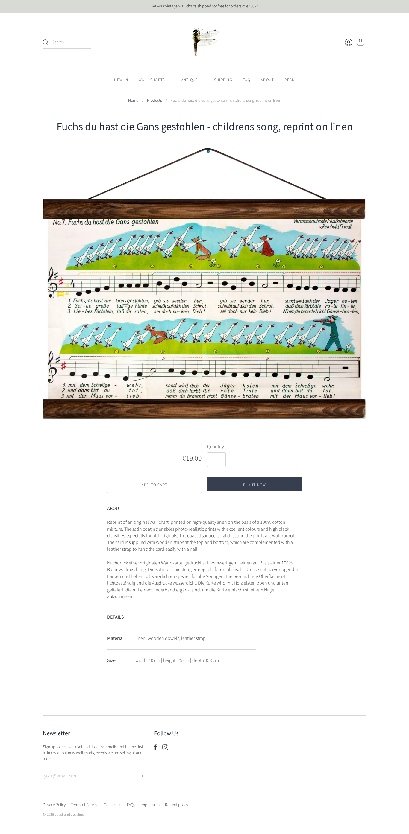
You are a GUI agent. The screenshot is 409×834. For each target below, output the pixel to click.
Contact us (113, 805)
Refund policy (176, 805)
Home (133, 101)
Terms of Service (85, 805)
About (267, 80)
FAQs (131, 805)
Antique (189, 80)
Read (289, 80)
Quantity (215, 446)
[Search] (46, 42)
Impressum (150, 805)
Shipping (223, 80)
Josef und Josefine (69, 814)
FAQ (246, 80)
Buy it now (254, 485)
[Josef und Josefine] (204, 42)
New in (121, 80)
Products (154, 101)
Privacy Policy (54, 805)
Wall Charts (152, 80)
